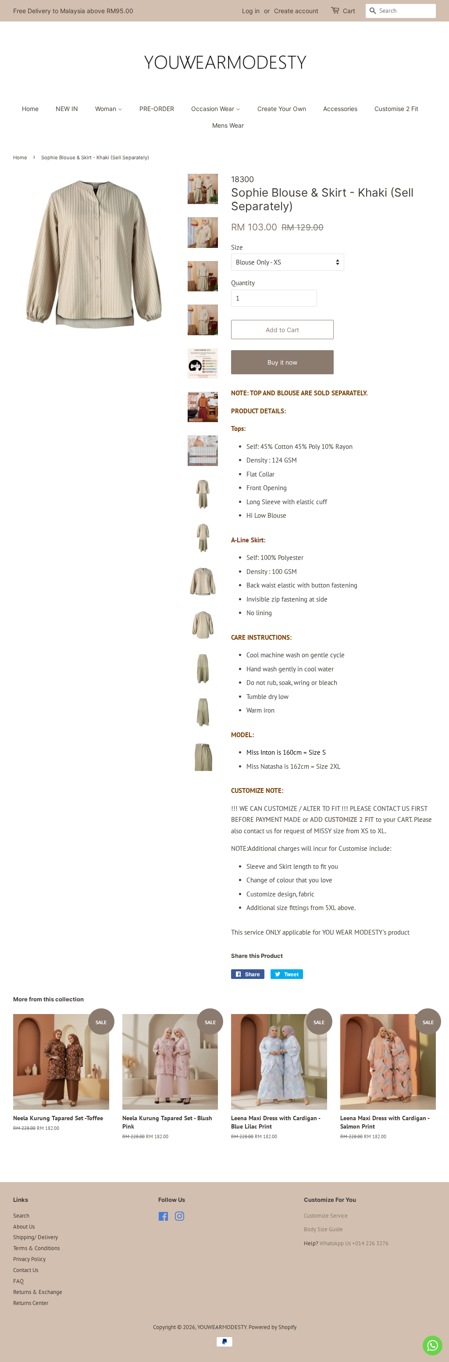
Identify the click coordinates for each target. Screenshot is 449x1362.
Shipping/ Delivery (35, 1237)
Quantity (243, 283)
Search (21, 1215)
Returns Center (30, 1303)
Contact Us (25, 1270)
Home (30, 108)
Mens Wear (228, 125)
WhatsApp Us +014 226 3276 (354, 1243)
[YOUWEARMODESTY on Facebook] (163, 1218)
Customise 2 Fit (396, 108)
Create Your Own (281, 108)
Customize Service (326, 1215)
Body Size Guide (323, 1229)
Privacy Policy (29, 1259)
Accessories (340, 108)
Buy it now (282, 362)
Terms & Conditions (36, 1248)
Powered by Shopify (272, 1327)
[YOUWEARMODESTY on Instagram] (179, 1218)
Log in (251, 10)
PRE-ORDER (156, 108)
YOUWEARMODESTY (221, 1327)
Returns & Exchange (37, 1292)
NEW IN (67, 108)
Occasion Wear (213, 108)
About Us (24, 1226)
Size (237, 247)
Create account (296, 10)
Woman (106, 108)
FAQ (18, 1281)
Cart (349, 10)
